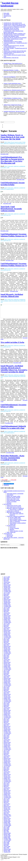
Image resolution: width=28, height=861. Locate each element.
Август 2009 (7, 826)
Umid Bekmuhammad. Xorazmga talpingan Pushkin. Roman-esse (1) (14, 264)
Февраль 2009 (7, 833)
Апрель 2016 (7, 739)
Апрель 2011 (7, 811)
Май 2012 (6, 802)
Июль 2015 (6, 751)
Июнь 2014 (6, 769)
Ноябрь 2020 (7, 666)
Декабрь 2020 (7, 665)
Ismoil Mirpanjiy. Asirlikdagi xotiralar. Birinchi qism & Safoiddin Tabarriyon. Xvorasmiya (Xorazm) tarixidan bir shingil (14, 369)
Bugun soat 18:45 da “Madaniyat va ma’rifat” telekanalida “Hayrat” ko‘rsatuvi (14, 27)
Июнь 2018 (6, 705)
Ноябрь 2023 (7, 619)
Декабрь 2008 (7, 835)
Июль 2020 (6, 671)
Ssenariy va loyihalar (11, 501)
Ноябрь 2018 (7, 698)
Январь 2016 (7, 743)
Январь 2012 (7, 807)
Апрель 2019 (7, 691)
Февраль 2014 (7, 774)
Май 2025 (6, 595)
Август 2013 (7, 782)
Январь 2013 (7, 791)
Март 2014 (6, 773)
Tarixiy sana (9, 536)
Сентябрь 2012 (7, 797)
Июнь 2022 (6, 641)
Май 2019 (6, 690)
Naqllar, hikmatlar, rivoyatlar (16, 531)
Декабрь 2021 (7, 649)
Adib (5, 142)
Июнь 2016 (6, 737)
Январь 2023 (7, 631)
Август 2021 (7, 654)
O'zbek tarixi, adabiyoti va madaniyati (13, 143)
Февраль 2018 (7, 710)
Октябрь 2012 (7, 795)
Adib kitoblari (10, 495)
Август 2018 (7, 702)
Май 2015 (6, 754)
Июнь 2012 (6, 801)
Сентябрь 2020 (7, 669)
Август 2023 (7, 623)
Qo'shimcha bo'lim (11, 525)
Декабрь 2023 (7, 618)
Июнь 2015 (6, 753)
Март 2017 (6, 725)
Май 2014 (6, 770)
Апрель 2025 (7, 596)
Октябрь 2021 (7, 651)
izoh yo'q (23, 143)
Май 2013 (6, 786)
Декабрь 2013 (7, 777)
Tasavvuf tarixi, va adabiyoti (16, 509)
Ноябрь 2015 (7, 746)
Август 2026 (7, 576)
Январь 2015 (7, 759)
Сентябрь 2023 (7, 622)
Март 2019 (6, 693)
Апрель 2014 (7, 771)
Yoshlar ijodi (13, 524)
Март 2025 (6, 598)
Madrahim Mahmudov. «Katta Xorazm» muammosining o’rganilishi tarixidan (12, 458)
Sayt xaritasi (6, 14)
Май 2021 (6, 658)
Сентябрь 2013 (7, 781)
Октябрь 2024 (7, 604)
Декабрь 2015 (7, 745)
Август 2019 (7, 686)
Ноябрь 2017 (7, 714)
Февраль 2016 (7, 742)
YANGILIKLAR (8, 533)
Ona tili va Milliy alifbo (15, 517)
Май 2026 (6, 580)
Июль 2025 (6, 594)
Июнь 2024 (6, 610)
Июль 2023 (6, 625)
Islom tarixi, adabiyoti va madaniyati (15, 508)
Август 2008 (7, 841)
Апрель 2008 (7, 846)
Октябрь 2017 (7, 715)
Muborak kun (10, 535)
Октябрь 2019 (7, 683)
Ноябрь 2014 (7, 762)
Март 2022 (6, 645)
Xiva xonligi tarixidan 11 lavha (12, 342)
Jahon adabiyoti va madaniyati (14, 512)
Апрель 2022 (7, 643)
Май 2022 (6, 642)
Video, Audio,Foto (11, 532)
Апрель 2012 (7, 803)
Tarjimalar (9, 503)
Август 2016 (7, 734)
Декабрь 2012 (7, 793)
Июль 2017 (6, 719)
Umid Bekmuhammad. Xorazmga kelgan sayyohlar (13, 406)
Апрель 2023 (7, 627)
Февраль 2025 (7, 599)
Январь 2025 (7, 600)
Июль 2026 (6, 578)
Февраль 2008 (7, 849)
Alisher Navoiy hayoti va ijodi (14, 142)
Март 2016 (6, 741)
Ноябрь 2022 (7, 634)
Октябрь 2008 (7, 838)
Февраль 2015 (7, 758)
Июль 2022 (6, 639)
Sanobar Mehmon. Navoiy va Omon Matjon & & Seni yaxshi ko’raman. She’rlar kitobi (12, 137)
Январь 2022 (7, 647)
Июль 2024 (6, 609)
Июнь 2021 (6, 657)
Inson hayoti (12, 527)
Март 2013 (6, 789)
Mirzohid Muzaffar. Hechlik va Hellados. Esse (14, 33)
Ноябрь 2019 (7, 682)
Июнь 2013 (6, 785)
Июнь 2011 (6, 810)
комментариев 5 (10, 432)
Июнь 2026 (6, 579)
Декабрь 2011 (7, 809)
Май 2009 (6, 830)
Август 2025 (7, 592)
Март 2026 (6, 583)
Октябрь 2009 (7, 823)
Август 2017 (7, 718)
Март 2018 (6, 709)
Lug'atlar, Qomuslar (14, 528)
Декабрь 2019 (7, 681)
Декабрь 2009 (7, 821)
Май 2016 (6, 738)
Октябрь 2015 (7, 747)
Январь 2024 (7, 617)
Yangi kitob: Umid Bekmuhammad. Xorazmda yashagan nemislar (11, 209)
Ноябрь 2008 (7, 837)
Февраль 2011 (7, 814)
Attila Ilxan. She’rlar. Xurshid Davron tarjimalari (15, 37)
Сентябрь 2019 (7, 685)
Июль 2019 (6, 687)
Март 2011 (6, 813)
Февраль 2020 (7, 678)
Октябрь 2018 (7, 699)
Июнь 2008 (6, 843)
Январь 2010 (7, 819)
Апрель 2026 (7, 582)
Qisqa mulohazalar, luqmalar (13, 500)
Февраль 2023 (7, 630)
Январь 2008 (7, 850)
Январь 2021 (7, 663)
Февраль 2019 (7, 694)
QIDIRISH (6, 485)
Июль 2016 (6, 735)
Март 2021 (6, 661)
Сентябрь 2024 (7, 606)
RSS (5, 17)
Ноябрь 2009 (7, 822)
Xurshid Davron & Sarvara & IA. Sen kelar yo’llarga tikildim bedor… (14, 46)
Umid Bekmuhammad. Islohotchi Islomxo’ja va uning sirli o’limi (13, 427)
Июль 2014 (6, 767)
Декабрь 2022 (7, 633)
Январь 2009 (7, 834)
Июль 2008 (6, 842)
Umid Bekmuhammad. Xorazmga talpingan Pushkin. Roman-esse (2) (14, 235)
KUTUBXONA (7, 504)
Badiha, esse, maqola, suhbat (13, 496)
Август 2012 (7, 798)
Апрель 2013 (7, 787)
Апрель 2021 (7, 659)
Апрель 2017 (7, 723)
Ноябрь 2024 (7, 603)
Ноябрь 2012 (7, 794)
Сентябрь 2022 (7, 637)
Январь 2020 (7, 679)
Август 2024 (7, 607)
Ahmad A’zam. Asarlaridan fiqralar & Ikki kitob (15, 51)
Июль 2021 (6, 655)
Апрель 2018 (7, 707)
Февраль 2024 (7, 615)
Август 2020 (7, 670)
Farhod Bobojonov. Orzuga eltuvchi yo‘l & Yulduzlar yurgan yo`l (14, 53)
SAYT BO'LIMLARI (9, 483)
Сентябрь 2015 (7, 749)
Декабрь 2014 (7, 761)
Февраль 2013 (7, 790)
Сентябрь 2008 (7, 839)
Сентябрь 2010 (7, 815)
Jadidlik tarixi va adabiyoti (13, 511)
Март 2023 (6, 629)
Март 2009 (6, 831)
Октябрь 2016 (7, 731)
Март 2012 (6, 805)
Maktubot (12, 529)
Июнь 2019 (6, 689)
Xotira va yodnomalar (15, 521)
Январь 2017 (7, 727)
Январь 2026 (7, 586)
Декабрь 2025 (7, 587)
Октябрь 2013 (7, 779)
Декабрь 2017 (7, 713)
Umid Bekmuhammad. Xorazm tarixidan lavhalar (13, 184)
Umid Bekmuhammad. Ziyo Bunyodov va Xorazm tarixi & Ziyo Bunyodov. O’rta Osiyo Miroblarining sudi (12, 160)
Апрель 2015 (7, 755)
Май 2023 (6, 626)
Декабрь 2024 (7, 602)
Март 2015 (6, 757)
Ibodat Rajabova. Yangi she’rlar (11, 57)
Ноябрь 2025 (7, 588)
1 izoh (7, 167)
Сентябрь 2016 (7, 733)
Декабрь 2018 (7, 697)
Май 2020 (6, 674)
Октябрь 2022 (7, 635)
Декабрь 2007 (7, 851)
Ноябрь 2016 (7, 730)
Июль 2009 (6, 827)
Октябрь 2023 (7, 621)
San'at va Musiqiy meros (15, 519)
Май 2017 (6, 722)
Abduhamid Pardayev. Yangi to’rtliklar (13, 41)
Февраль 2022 (7, 646)
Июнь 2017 (6, 721)
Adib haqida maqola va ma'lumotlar (15, 493)
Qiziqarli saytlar (7, 15)
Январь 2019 (7, 695)
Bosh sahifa (6, 13)
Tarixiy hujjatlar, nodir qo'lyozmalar (9, 300)
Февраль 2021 (7, 662)
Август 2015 (7, 750)
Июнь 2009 (6, 829)
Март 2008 (6, 847)
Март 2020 (6, 677)
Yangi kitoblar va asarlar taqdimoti (18, 523)
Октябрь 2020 (7, 667)
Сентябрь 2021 (7, 653)
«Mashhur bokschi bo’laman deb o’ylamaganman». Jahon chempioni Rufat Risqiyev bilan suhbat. (13, 31)
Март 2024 (6, 614)
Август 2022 (7, 638)
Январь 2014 (7, 775)
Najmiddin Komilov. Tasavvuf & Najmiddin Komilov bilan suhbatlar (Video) (14, 35)
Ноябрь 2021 (7, 650)
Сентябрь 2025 (7, 591)
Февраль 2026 (7, 584)
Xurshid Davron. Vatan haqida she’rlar (13, 23)
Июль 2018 (6, 703)
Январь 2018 (7, 711)
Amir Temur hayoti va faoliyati (14, 507)
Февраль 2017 (7, 726)
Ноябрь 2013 (7, 778)
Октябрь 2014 (7, 763)
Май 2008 (6, 845)
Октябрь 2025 (7, 590)
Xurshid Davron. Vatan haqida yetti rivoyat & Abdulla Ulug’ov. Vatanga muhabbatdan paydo (15, 25)
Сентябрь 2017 (7, 717)
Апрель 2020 (7, 675)
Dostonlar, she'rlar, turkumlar (13, 497)
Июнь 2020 (6, 673)
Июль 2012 (6, 799)
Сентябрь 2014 (7, 765)
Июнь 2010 (6, 817)
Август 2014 (7, 766)
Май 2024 (6, 611)
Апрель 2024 (7, 613)
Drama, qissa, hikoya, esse (13, 499)
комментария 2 (10, 189)
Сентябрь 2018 (7, 701)
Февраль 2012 (7, 806)
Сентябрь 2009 (7, 825)
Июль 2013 (6, 783)
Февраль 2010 (7, 818)
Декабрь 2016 (7, 729)
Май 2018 (6, 706)
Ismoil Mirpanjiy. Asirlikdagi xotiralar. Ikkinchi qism (12, 295)
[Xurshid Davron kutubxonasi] (14, 5)
